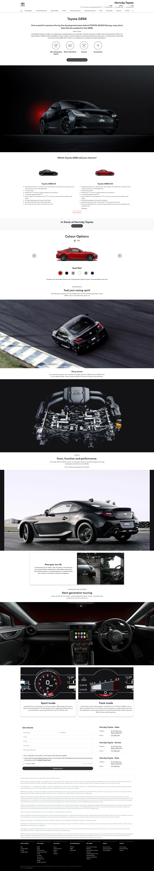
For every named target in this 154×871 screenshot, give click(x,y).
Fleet (101, 10)
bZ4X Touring (40, 850)
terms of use (42, 758)
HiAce (55, 852)
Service (64, 10)
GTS (78, 240)
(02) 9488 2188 (108, 7)
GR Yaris (72, 847)
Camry (22, 850)
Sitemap (52, 866)
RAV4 (38, 847)
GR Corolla (73, 850)
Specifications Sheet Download (77, 60)
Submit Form (58, 768)
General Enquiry (123, 848)
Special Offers (54, 10)
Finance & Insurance (90, 10)
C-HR (38, 853)
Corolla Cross (40, 859)
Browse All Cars (77, 226)
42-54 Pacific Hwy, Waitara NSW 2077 (92, 7)
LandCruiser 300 (41, 862)
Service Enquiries (107, 848)
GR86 (71, 848)
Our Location (122, 847)
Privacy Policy (58, 866)
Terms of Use (64, 866)
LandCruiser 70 (57, 848)
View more (84, 208)
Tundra (55, 850)
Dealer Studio (29, 867)
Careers (121, 850)
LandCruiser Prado (42, 852)
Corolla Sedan (24, 852)
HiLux (54, 847)
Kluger (39, 860)
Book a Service (107, 847)
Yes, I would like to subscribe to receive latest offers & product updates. (45, 755)
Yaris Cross (40, 857)
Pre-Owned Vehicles (41, 10)
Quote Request (90, 855)
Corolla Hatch (24, 848)
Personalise (109, 10)
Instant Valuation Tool (92, 853)
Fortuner (39, 855)
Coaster (55, 853)
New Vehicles (28, 10)
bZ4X (38, 848)
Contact (127, 10)
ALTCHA (90, 763)
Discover (118, 10)
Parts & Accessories (75, 10)
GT (75, 240)
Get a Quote (77, 212)
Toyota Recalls (107, 850)
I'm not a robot (30, 763)
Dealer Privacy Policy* (44, 760)
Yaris (21, 847)
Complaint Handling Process (74, 866)
